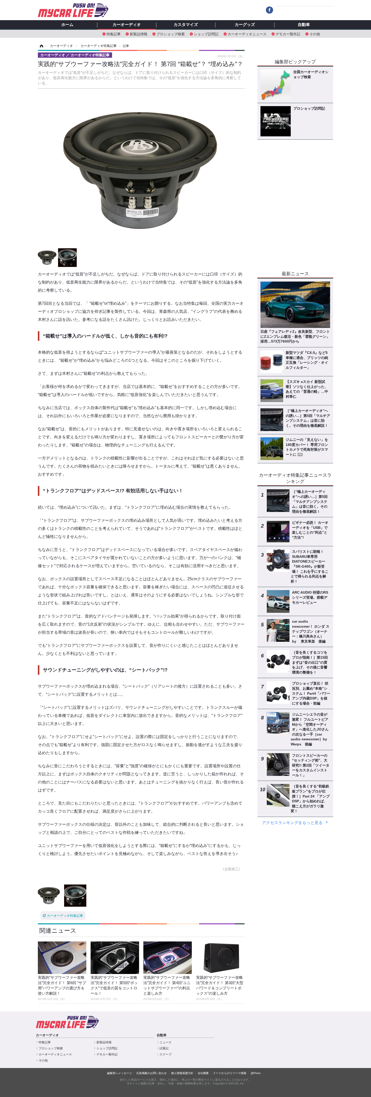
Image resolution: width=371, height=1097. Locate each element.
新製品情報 (138, 33)
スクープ (166, 1054)
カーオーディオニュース (247, 33)
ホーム (67, 25)
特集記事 (114, 33)
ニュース (166, 1042)
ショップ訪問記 (206, 33)
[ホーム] (41, 46)
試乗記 (164, 1048)
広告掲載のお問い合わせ (151, 1073)
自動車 (304, 25)
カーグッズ (245, 25)
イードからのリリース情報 (229, 1073)
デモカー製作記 (288, 33)
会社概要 (203, 1073)
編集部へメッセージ (119, 1073)
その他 (314, 33)
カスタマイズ (186, 25)
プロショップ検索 (170, 33)
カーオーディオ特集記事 (65, 916)
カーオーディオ (127, 25)
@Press (256, 1073)
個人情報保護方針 (182, 1073)
